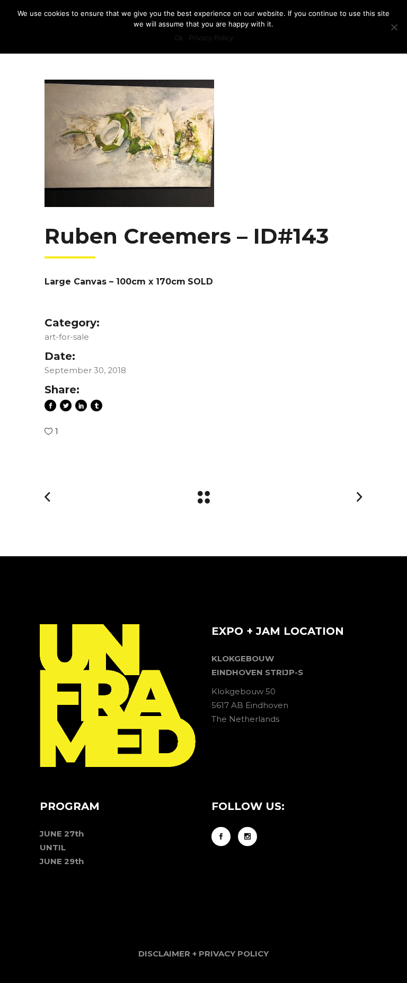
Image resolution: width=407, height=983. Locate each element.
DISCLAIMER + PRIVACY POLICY (203, 953)
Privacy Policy (211, 37)
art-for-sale (67, 337)
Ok (178, 37)
